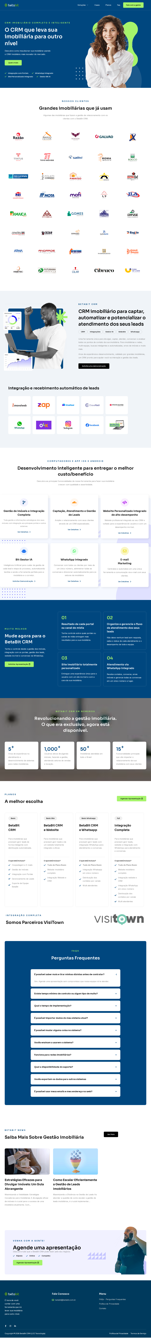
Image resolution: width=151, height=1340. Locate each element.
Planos (108, 5)
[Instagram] (10, 1326)
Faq (118, 5)
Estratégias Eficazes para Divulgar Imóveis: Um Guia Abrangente (24, 1184)
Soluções (82, 5)
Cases (97, 5)
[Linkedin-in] (15, 1326)
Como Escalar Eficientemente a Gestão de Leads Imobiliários (75, 1184)
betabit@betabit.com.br (65, 1300)
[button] (82, 332)
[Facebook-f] (6, 1326)
